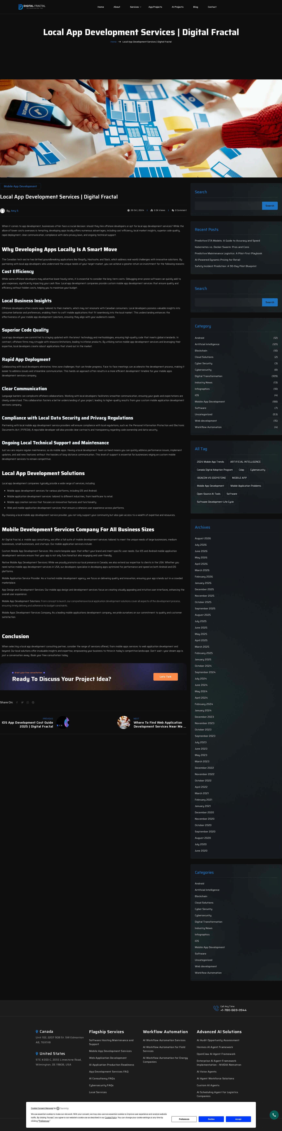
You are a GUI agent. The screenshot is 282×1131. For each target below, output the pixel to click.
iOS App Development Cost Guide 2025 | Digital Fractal (27, 724)
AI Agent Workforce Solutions (215, 1078)
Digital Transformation (208, 376)
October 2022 (203, 781)
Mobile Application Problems (245, 486)
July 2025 (201, 621)
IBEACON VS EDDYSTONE (211, 478)
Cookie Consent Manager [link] (42, 1108)
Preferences (184, 1119)
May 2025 (201, 634)
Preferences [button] (44, 1121)
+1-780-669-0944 (233, 1010)
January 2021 (203, 806)
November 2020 (204, 819)
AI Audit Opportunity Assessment (218, 1040)
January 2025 (203, 659)
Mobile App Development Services (110, 1051)
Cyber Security (203, 363)
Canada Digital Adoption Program (215, 470)
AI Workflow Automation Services (164, 1040)
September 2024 (205, 672)
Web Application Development (108, 1058)
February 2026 (204, 577)
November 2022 (204, 774)
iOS (197, 395)
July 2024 (201, 679)
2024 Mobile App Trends (210, 462)
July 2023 (201, 742)
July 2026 (201, 545)
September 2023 (205, 736)
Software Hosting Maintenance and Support (111, 1042)
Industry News (203, 383)
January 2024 (203, 710)
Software (200, 408)
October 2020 (203, 825)
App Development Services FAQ (108, 1072)
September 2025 (205, 608)
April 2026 (201, 564)
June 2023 (201, 749)
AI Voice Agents (207, 1072)
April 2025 (201, 640)
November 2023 (204, 723)
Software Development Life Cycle (215, 502)
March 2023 (202, 761)
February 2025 (204, 653)
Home (101, 7)
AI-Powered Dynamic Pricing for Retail (217, 260)
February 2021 (203, 800)
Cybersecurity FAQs (101, 1085)
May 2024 (201, 691)
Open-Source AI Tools (208, 494)
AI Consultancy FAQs (102, 1078)
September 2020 (205, 831)
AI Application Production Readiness (111, 1065)
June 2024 (201, 685)
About (117, 7)
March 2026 (202, 570)
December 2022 (204, 768)
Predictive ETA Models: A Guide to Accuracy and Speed (227, 241)
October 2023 (203, 730)
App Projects (155, 7)
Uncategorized (203, 414)
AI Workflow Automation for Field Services (164, 1049)
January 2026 (203, 583)
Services (134, 7)
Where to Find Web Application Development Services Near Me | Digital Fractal (159, 724)
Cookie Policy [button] (111, 1117)
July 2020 (201, 844)
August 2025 (203, 615)
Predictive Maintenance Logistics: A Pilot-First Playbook (228, 253)
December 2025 (204, 589)
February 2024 (204, 704)
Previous (48, 718)
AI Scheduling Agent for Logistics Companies (217, 1094)
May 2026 (201, 557)
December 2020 (204, 812)
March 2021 (202, 793)
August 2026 (203, 538)
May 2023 (201, 755)
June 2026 (201, 551)
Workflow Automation (208, 427)
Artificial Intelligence (207, 344)
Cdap (241, 470)
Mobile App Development (210, 402)
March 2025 (202, 647)
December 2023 (204, 717)
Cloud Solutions (204, 357)
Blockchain (201, 351)
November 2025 (204, 596)
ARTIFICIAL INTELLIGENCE (245, 462)
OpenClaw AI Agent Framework (216, 1054)
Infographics (202, 389)
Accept (238, 1119)
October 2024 (203, 666)
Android (199, 338)
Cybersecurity (203, 370)
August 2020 (203, 838)
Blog (195, 7)
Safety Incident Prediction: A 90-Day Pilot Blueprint (226, 266)
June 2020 (201, 851)
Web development (206, 421)
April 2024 (201, 698)
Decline (211, 1119)
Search (201, 192)
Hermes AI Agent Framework (215, 1047)
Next (136, 718)
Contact (212, 7)
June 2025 (201, 628)
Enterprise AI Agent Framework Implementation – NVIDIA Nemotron (219, 1063)
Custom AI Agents (208, 1085)
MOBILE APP (239, 478)
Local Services (98, 1092)
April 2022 (201, 787)
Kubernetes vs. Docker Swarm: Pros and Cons (222, 247)
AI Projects (177, 7)
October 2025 (203, 602)
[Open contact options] (274, 1115)
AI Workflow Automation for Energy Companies (165, 1060)
